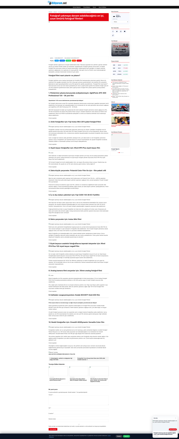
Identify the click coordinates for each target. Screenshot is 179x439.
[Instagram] (120, 31)
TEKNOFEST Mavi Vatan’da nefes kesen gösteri (119, 94)
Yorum (51, 394)
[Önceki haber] (124, 45)
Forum (94, 7)
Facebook (62, 60)
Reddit (74, 60)
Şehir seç (115, 19)
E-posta (51, 413)
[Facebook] (113, 31)
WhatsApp (68, 60)
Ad (50, 408)
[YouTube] (124, 31)
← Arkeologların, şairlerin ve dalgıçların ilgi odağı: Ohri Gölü (61, 359)
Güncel (55, 11)
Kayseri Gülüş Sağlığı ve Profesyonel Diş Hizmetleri (120, 87)
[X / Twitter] (116, 31)
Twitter (56, 60)
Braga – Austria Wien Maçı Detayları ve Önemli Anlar (120, 97)
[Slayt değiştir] (117, 152)
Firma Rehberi (86, 7)
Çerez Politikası (102, 7)
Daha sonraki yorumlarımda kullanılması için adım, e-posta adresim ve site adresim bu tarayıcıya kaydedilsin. (77, 426)
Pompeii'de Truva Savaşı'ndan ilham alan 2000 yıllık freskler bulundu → (91, 359)
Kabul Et (126, 436)
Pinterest (79, 60)
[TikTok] (113, 35)
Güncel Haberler (77, 7)
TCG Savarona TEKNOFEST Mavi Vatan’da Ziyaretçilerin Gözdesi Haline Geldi (120, 83)
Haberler (50, 11)
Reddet (119, 436)
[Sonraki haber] (127, 45)
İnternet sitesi (52, 419)
